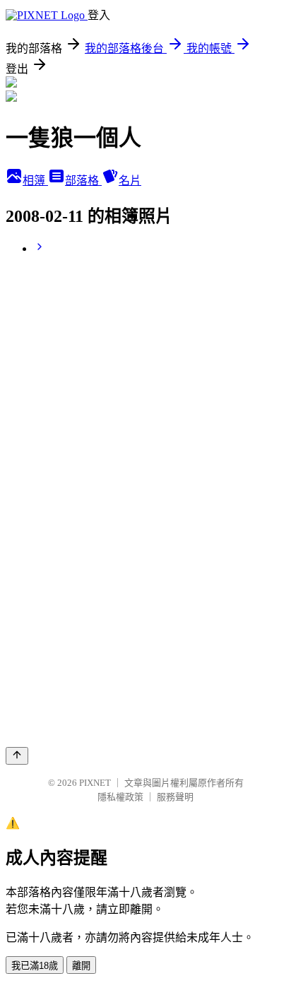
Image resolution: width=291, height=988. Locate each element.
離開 (81, 965)
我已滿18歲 (34, 965)
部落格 (83, 181)
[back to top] (17, 756)
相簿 (35, 181)
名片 (130, 181)
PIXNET (95, 782)
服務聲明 (175, 797)
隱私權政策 (120, 797)
